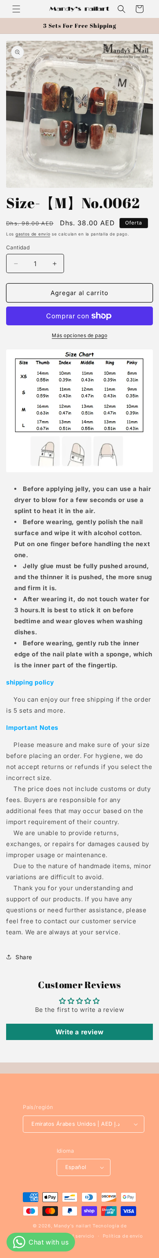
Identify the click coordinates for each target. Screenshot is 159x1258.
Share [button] (23, 957)
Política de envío (123, 1236)
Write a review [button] (79, 1032)
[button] (16, 9)
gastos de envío (33, 233)
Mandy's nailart (72, 1226)
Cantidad (18, 247)
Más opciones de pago (79, 335)
